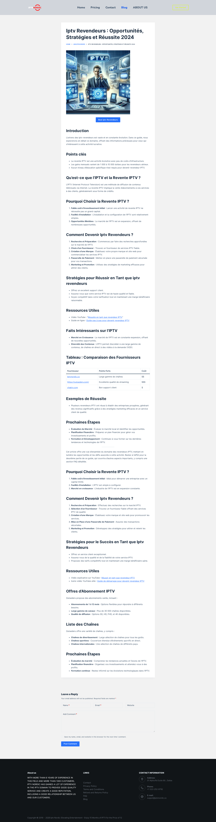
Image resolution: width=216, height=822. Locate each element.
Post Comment (70, 744)
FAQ (85, 796)
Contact (87, 782)
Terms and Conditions (93, 789)
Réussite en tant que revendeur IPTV (105, 317)
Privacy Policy (90, 786)
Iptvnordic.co (73, 376)
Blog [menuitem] (124, 7)
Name (66, 705)
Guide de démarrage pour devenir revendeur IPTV (120, 581)
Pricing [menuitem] (95, 7)
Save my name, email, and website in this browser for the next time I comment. (95, 737)
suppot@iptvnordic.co (156, 798)
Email (98, 705)
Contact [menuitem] (111, 7)
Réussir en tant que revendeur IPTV (118, 578)
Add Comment (70, 714)
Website (130, 705)
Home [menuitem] (81, 7)
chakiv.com (72, 387)
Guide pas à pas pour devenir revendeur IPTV (107, 320)
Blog (85, 799)
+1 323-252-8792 (155, 789)
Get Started (180, 7)
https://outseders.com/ (78, 382)
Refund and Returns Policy (95, 792)
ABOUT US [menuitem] (140, 7)
